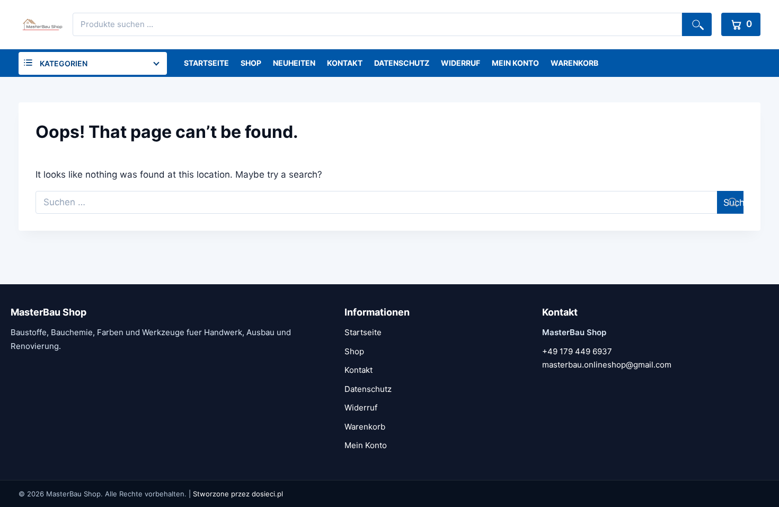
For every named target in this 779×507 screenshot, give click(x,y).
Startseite (206, 62)
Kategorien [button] (63, 63)
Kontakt (344, 62)
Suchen (697, 24)
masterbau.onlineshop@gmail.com (606, 365)
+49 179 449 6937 (577, 351)
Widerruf (460, 62)
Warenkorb (574, 62)
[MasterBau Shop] (41, 24)
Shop (251, 62)
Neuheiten (294, 62)
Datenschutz (401, 62)
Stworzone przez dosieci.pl (238, 493)
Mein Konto (515, 62)
